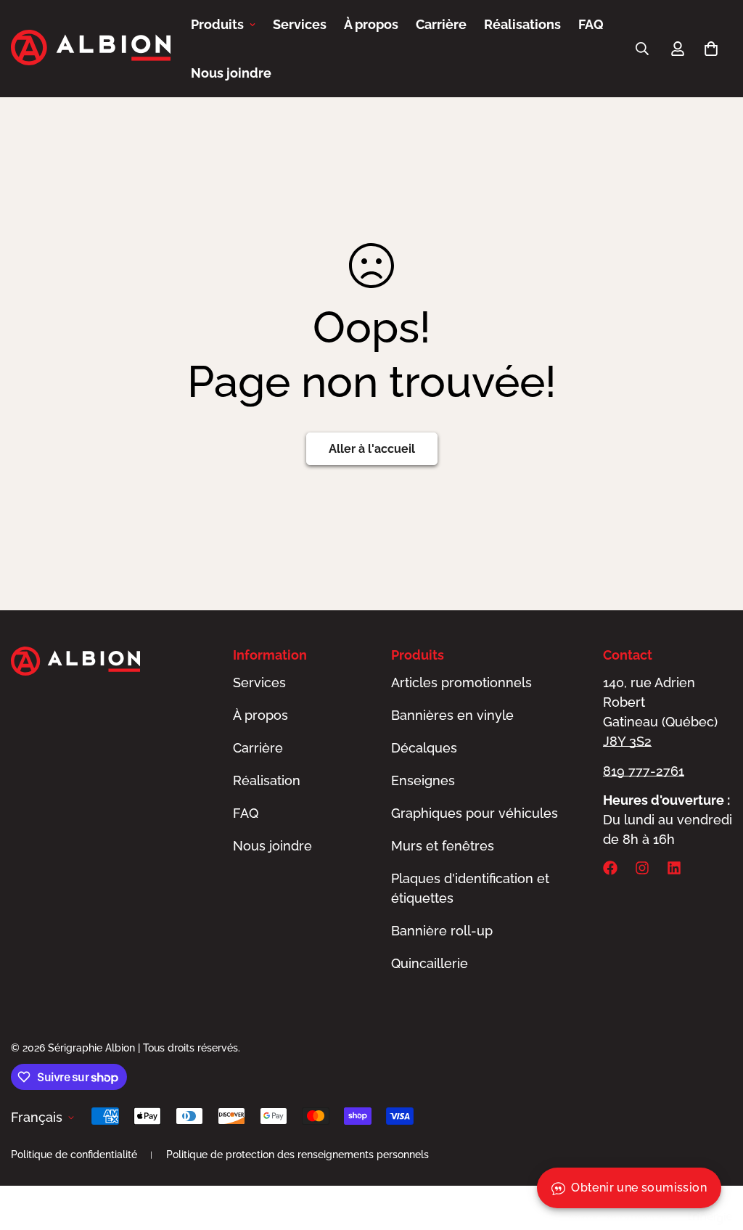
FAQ (591, 24)
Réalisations (522, 24)
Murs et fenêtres (442, 845)
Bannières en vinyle (452, 715)
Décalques (424, 747)
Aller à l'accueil (372, 449)
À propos (371, 24)
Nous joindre (231, 73)
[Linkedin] (674, 868)
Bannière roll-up (442, 930)
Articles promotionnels (461, 682)
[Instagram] (642, 868)
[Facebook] (610, 868)
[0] (711, 48)
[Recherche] (642, 49)
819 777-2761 (643, 771)
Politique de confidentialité (74, 1154)
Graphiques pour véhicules (474, 813)
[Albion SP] (91, 49)
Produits (217, 24)
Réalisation (266, 780)
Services (300, 24)
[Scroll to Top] (714, 1151)
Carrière (441, 24)
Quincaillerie (429, 963)
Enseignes (423, 780)
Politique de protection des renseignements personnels (297, 1154)
